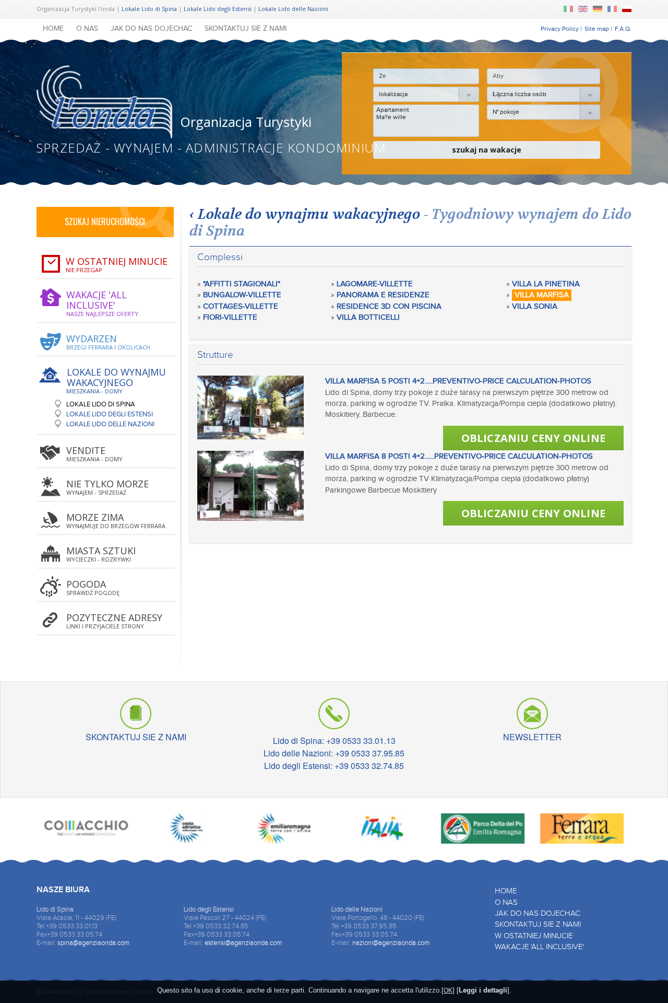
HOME (53, 29)
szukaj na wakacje (486, 150)
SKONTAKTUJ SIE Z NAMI (246, 29)
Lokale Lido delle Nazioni (293, 9)
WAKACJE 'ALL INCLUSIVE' (539, 946)
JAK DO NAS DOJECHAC (151, 29)
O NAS (87, 29)
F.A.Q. (623, 28)
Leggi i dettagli (483, 990)
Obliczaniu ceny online (533, 438)
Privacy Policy (560, 28)
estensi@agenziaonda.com (243, 943)
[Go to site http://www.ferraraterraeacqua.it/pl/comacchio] (86, 830)
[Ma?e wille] (426, 117)
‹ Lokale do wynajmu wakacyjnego (304, 214)
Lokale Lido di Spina (149, 9)
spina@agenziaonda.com (93, 943)
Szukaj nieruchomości (105, 221)
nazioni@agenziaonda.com (391, 943)
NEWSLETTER (532, 735)
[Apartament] (426, 109)
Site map (596, 28)
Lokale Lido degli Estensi (218, 9)
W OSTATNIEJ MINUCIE (533, 935)
